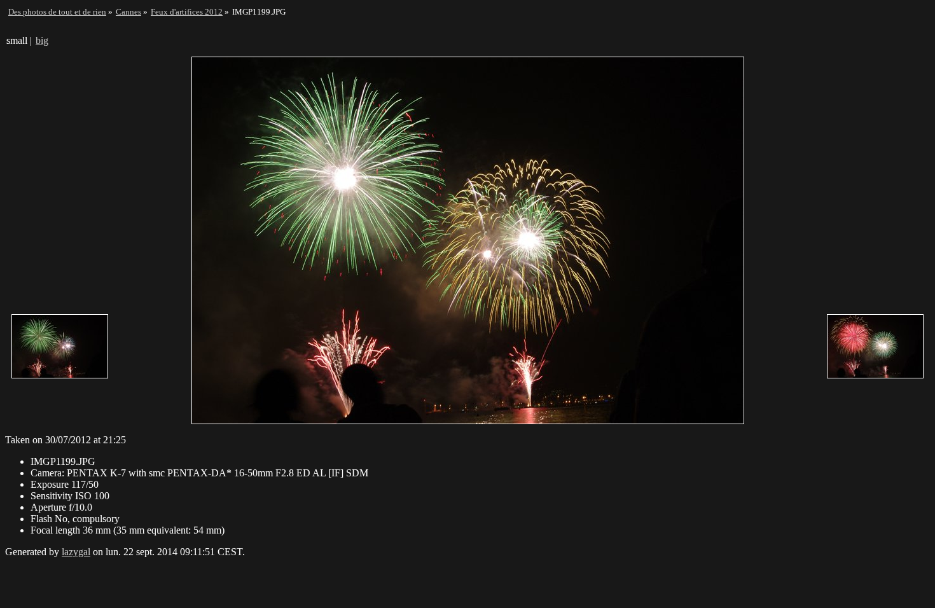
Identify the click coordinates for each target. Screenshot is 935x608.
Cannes (128, 12)
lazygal (76, 551)
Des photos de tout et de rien (57, 12)
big (42, 40)
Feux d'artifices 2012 (187, 12)
